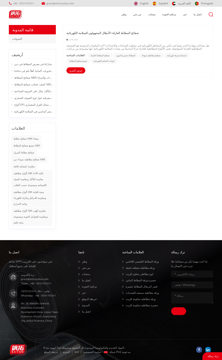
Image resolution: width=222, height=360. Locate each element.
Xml (76, 352)
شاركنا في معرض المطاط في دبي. (33, 64)
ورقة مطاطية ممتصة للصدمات (142, 292)
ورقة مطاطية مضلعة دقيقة (140, 267)
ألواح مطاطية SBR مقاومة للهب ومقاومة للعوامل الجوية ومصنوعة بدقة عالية (31, 216)
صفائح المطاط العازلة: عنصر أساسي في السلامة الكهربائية (33, 111)
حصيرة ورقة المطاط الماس (141, 280)
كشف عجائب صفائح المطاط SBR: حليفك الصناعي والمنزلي (33, 84)
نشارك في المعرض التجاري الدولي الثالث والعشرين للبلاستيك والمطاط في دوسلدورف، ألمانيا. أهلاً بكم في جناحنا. (33, 71)
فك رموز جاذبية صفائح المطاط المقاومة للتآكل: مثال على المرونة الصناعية (33, 91)
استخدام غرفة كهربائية (176, 55)
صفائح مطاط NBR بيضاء (26, 138)
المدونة (86, 305)
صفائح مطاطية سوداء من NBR (29, 159)
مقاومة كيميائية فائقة (24, 166)
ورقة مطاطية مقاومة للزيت (141, 299)
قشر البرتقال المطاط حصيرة (141, 286)
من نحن (137, 14)
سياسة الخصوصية (92, 352)
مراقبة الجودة (169, 14)
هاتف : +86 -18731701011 (35, 291)
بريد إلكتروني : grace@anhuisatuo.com (34, 277)
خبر (185, 14)
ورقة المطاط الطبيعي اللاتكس (142, 261)
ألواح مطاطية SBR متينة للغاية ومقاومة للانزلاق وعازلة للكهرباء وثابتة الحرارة (30, 197)
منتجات (152, 14)
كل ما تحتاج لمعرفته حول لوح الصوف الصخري (33, 98)
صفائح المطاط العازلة (100, 55)
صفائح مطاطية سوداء (151, 55)
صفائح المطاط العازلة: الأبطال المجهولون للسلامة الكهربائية (102, 33)
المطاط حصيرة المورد (125, 55)
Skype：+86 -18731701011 (36, 283)
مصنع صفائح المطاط (78, 61)
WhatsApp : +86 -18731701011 (38, 295)
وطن (123, 14)
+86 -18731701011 (23, 3)
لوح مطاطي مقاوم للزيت (139, 274)
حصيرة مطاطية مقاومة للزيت (142, 305)
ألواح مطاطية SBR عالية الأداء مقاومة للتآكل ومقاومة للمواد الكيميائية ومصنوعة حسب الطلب (30, 179)
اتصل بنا (198, 14)
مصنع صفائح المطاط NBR (27, 145)
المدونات (17, 38)
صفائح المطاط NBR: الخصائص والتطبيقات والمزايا (33, 77)
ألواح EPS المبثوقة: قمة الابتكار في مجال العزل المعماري (33, 104)
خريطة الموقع (89, 299)
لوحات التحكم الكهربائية (104, 61)
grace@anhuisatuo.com (60, 3)
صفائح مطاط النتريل (24, 152)
